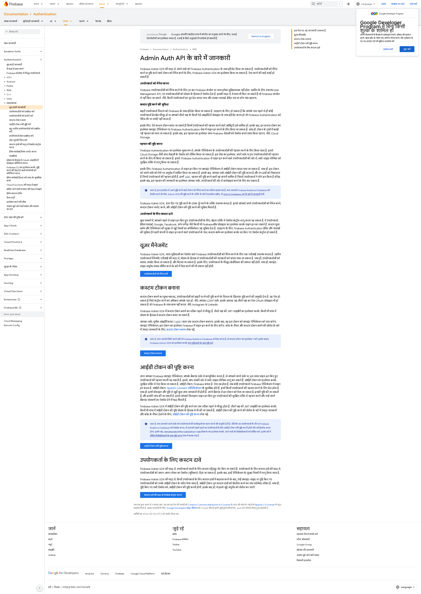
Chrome (104, 573)
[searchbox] (22, 31)
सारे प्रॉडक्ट (165, 573)
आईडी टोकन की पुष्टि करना (186, 414)
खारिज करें (388, 49)
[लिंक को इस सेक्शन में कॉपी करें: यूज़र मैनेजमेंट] (171, 246)
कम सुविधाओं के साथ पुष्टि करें (200, 343)
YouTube (177, 549)
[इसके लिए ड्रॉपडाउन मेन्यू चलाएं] (59, 4)
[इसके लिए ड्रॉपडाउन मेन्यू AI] (56, 21)
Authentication (44, 14)
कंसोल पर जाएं (398, 3)
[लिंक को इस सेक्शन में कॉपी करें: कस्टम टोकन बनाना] (183, 288)
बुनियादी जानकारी (31, 21)
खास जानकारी (10, 21)
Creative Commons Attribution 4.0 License (209, 504)
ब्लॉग (383, 3)
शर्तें (49, 587)
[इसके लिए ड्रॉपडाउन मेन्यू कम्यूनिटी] (128, 4)
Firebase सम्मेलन (180, 539)
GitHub (52, 555)
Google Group (304, 544)
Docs (102, 3)
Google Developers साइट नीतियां (182, 508)
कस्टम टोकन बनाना (176, 329)
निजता (57, 587)
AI (51, 21)
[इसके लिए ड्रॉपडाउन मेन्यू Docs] (109, 4)
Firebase (144, 49)
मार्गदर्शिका (52, 534)
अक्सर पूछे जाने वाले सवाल (308, 555)
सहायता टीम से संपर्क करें (307, 534)
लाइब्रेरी (51, 549)
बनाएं (36, 3)
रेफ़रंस (98, 21)
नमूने (50, 544)
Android (89, 573)
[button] (19, 51)
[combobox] (326, 4)
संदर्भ (50, 539)
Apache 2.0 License (264, 504)
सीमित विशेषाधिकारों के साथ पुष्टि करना (166, 435)
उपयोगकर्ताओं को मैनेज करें (156, 273)
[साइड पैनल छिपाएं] (39, 588)
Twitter (176, 544)
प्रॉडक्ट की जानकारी (305, 549)
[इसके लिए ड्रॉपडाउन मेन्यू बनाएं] (43, 4)
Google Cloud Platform (143, 573)
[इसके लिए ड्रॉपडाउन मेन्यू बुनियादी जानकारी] (43, 21)
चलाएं (52, 3)
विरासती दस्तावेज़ (304, 560)
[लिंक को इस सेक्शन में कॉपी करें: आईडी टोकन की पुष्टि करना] (197, 368)
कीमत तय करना (86, 3)
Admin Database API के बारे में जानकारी (241, 194)
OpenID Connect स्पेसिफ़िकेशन (184, 388)
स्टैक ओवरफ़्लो (303, 539)
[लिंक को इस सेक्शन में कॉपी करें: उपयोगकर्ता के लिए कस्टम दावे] (204, 460)
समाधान (69, 3)
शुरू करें (407, 49)
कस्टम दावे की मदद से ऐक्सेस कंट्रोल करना (163, 494)
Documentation (16, 14)
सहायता (138, 3)
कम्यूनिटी (120, 3)
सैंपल (109, 21)
